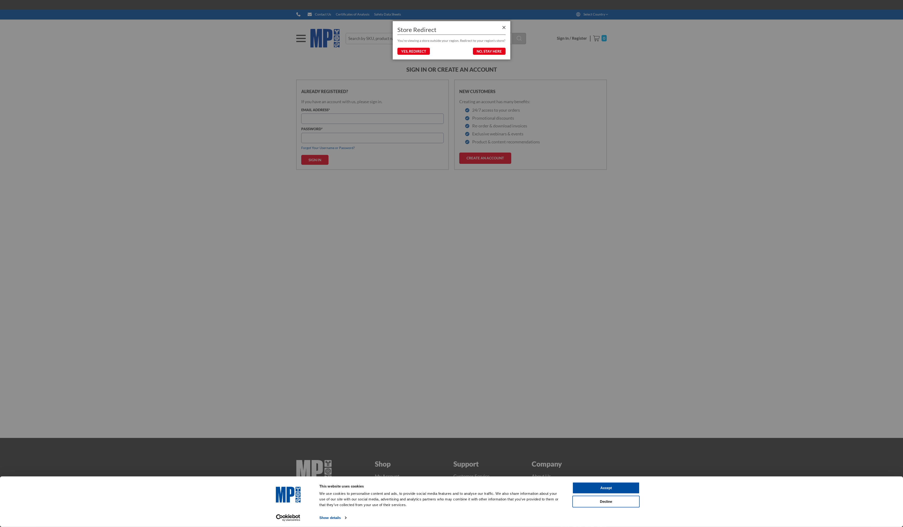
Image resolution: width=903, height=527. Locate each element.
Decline (606, 501)
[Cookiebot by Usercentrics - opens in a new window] (288, 517)
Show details (330, 518)
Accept (606, 488)
